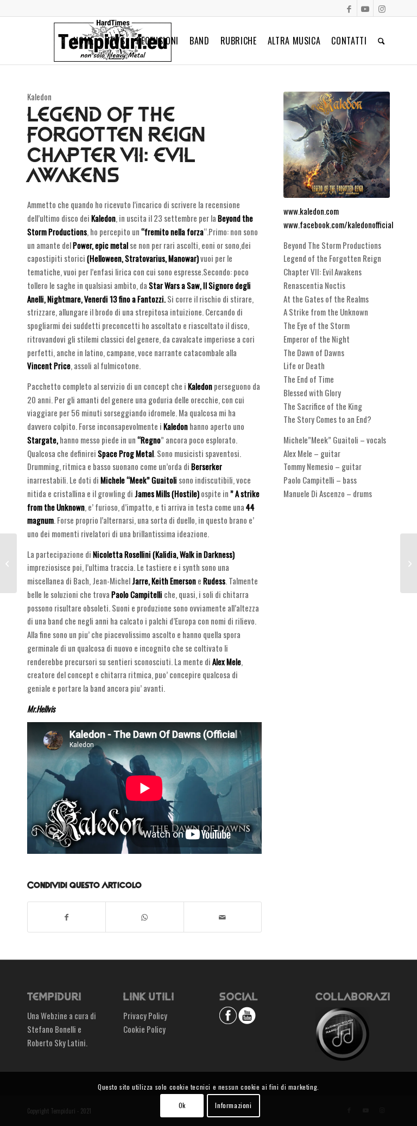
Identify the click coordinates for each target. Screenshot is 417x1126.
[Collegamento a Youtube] (365, 8)
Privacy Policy (145, 1015)
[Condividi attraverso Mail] (222, 917)
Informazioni (233, 1105)
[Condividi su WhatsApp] (144, 917)
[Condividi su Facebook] (66, 917)
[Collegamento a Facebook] (349, 8)
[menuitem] (83, 41)
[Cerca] (381, 41)
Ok (182, 1105)
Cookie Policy (144, 1029)
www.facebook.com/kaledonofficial (338, 224)
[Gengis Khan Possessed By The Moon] (408, 563)
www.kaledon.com (311, 211)
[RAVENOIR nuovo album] (8, 563)
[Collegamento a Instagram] (382, 8)
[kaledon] (336, 145)
